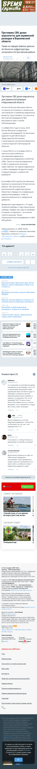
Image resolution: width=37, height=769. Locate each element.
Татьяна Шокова (13, 451)
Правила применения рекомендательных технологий (14, 696)
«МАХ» (5, 231)
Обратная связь (6, 659)
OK (18, 760)
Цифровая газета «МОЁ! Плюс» (11, 649)
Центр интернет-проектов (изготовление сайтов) (17, 703)
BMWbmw (11, 380)
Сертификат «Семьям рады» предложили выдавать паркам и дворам (13, 344)
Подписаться (27, 487)
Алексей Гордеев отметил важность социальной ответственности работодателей (12, 326)
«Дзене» (16, 236)
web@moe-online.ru (16, 590)
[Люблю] (16, 252)
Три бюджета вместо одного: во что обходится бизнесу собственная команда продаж (14, 353)
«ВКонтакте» (7, 236)
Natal (10, 435)
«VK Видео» (7, 239)
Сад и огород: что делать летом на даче (14, 664)
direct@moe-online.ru (10, 614)
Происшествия (7, 57)
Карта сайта (5, 669)
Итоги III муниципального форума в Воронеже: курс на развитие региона (12, 335)
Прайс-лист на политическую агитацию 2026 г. (16, 678)
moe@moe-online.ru (27, 590)
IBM (13, 415)
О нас (3, 654)
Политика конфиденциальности (11, 688)
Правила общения (7, 683)
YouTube (28, 629)
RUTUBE (4, 632)
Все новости (5, 673)
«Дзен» (4, 629)
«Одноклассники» (20, 629)
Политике (27, 750)
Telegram (23, 234)
